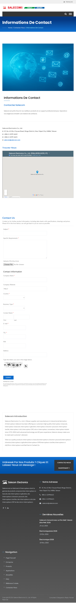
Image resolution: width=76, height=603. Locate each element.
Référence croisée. (12, 583)
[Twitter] (5, 508)
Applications (10, 570)
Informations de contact (34, 27)
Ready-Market (69, 597)
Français (69, 2)
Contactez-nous (19, 27)
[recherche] (65, 14)
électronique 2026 (46, 539)
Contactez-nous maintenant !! (64, 465)
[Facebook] (3, 508)
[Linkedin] (8, 508)
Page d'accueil (11, 558)
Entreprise (9, 562)
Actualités (9, 575)
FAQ (7, 579)
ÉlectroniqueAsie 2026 (48, 531)
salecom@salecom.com (12, 140)
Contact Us (35, 445)
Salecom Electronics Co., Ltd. (22, 597)
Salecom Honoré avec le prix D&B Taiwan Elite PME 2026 (55, 521)
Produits (9, 566)
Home (10, 27)
